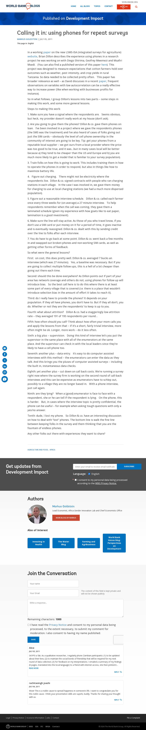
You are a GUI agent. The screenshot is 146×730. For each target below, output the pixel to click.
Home (73, 6)
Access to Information (35, 718)
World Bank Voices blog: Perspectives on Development (114, 543)
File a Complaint (133, 718)
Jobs (48, 718)
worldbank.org (130, 2)
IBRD (31, 726)
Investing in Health (39, 543)
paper (47, 52)
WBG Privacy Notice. (106, 483)
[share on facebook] (4, 354)
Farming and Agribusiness (88, 543)
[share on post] (4, 360)
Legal (8, 718)
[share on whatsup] (4, 372)
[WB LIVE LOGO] (123, 7)
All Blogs (85, 6)
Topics (97, 6)
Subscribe (129, 467)
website (32, 56)
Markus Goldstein (27, 39)
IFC (41, 726)
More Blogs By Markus (66, 518)
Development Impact (84, 19)
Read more (33, 668)
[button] (136, 7)
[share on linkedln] (4, 366)
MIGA (47, 726)
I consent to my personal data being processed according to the (102, 481)
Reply (116, 672)
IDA (36, 726)
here (104, 64)
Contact (109, 6)
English (31, 43)
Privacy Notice (58, 624)
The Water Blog (63, 543)
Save (33, 640)
